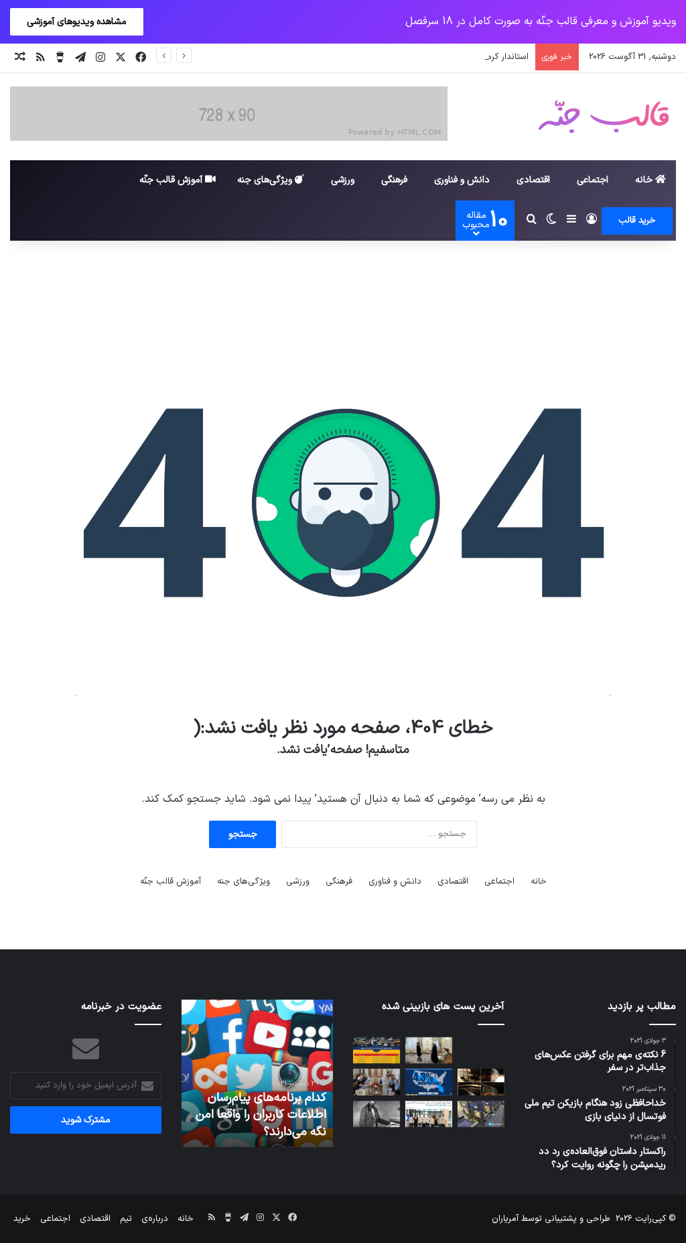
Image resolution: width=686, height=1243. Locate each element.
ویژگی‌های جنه (266, 180)
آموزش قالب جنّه (172, 180)
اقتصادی (533, 180)
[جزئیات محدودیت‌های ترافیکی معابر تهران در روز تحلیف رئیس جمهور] (376, 1050)
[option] (280, 1073)
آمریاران (505, 1219)
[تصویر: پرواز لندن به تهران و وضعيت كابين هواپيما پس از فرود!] (481, 1114)
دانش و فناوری (462, 180)
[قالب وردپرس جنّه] (603, 116)
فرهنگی (394, 180)
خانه (645, 180)
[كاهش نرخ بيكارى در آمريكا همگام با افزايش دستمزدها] (428, 1082)
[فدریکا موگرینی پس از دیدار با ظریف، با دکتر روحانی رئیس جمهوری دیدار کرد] (428, 1050)
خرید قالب (637, 220)
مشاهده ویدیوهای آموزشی (77, 22)
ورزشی (342, 180)
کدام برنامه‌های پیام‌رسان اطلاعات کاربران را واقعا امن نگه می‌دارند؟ (283, 1114)
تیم (126, 1219)
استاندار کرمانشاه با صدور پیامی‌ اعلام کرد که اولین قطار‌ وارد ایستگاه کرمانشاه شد (381, 57)
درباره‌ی (154, 1219)
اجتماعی (592, 180)
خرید (22, 1219)
